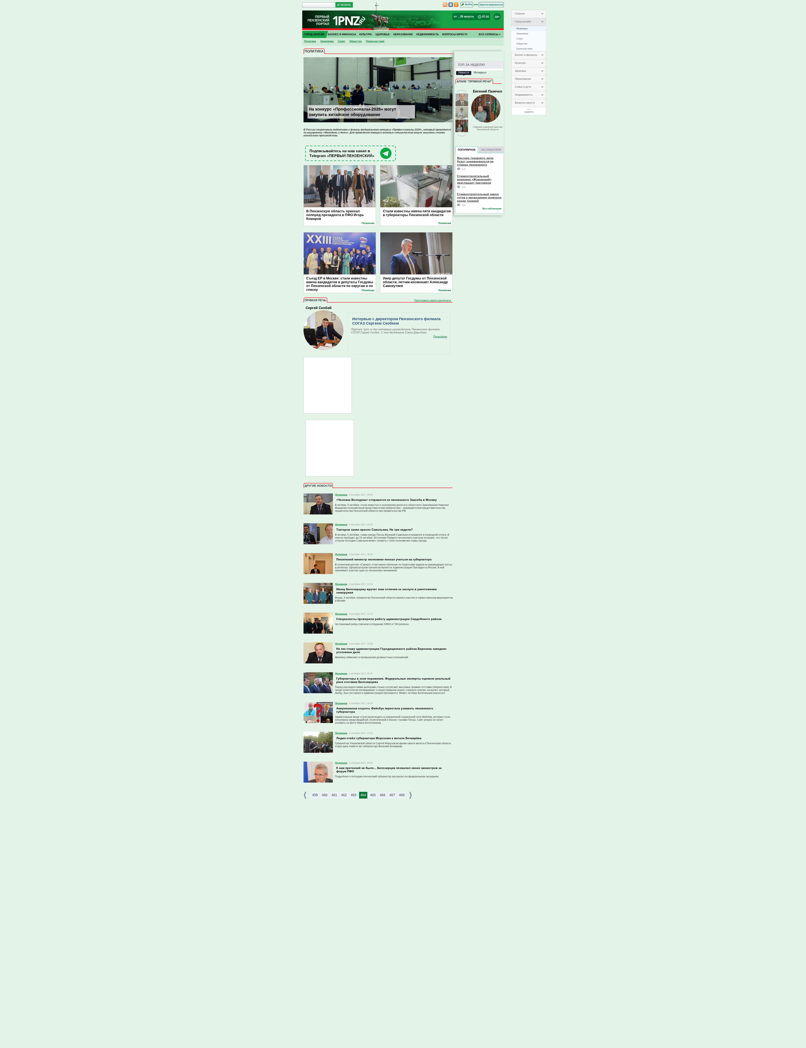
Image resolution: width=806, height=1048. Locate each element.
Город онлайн (523, 21)
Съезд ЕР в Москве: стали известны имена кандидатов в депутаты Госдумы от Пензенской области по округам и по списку (339, 282)
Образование (523, 78)
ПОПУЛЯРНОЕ (467, 149)
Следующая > (411, 795)
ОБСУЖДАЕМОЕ (491, 149)
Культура (520, 62)
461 (334, 795)
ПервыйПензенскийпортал (318, 20)
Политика (521, 28)
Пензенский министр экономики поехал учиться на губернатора (384, 559)
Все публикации (492, 208)
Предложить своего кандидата (432, 300)
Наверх (528, 112)
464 (363, 795)
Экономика (522, 33)
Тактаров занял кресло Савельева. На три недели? (374, 529)
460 (324, 795)
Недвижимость (524, 94)
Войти (468, 4)
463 (353, 795)
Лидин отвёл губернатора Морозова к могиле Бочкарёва (378, 738)
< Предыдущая (305, 795)
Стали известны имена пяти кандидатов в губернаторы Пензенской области (417, 213)
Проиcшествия (524, 48)
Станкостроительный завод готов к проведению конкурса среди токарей (479, 197)
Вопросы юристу (525, 102)
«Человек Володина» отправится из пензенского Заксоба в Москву (386, 499)
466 (382, 795)
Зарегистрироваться (491, 4)
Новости (463, 72)
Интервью (480, 72)
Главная (520, 13)
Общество (521, 43)
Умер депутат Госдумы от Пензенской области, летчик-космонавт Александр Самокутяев (415, 282)
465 (373, 795)
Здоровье (520, 70)
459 (315, 795)
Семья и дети (523, 86)
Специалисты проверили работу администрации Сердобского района (389, 619)
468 (402, 795)
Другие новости (318, 485)
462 (344, 795)
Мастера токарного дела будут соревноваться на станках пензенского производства (475, 161)
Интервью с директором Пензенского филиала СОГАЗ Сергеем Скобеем (396, 321)
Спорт (519, 38)
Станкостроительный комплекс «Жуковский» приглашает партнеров (474, 179)
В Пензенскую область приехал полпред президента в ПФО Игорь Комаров (335, 215)
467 (392, 795)
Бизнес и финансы (526, 55)
